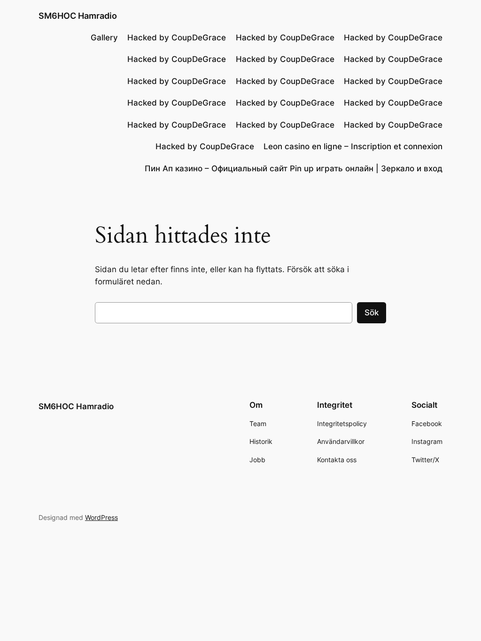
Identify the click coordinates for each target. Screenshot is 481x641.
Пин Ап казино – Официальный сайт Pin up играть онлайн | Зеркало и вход (293, 168)
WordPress (101, 517)
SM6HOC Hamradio (78, 16)
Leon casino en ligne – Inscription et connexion (353, 146)
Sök (372, 312)
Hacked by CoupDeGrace (176, 37)
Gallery (104, 37)
